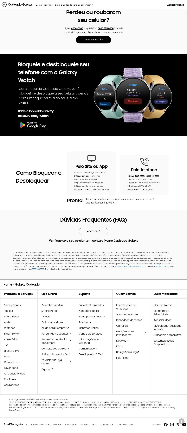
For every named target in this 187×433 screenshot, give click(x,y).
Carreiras (122, 326)
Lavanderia (11, 368)
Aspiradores (11, 385)
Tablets (8, 311)
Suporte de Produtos (91, 305)
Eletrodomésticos (52, 322)
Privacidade (70, 424)
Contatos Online (89, 328)
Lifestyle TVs (11, 351)
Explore (46, 369)
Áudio (7, 322)
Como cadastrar (44, 5)
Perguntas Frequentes (55, 334)
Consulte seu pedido (53, 349)
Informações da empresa (126, 307)
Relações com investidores (125, 333)
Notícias (121, 341)
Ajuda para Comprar (53, 328)
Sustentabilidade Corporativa (164, 343)
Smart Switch (12, 334)
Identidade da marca (129, 320)
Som (6, 356)
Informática (11, 317)
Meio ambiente (163, 305)
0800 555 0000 (106, 28)
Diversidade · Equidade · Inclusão (168, 328)
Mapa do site (107, 424)
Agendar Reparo (89, 311)
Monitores (10, 379)
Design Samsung (126, 352)
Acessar (92, 231)
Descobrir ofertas (52, 305)
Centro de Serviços (90, 334)
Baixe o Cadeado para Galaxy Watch (73, 5)
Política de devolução (54, 354)
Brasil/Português (13, 424)
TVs (6, 345)
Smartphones (12, 305)
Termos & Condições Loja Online (45, 424)
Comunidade (87, 349)
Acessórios (11, 339)
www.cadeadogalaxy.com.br (129, 266)
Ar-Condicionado (14, 374)
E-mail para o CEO (90, 354)
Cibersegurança (125, 424)
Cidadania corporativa (167, 335)
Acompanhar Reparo (92, 317)
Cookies (84, 424)
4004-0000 (77, 28)
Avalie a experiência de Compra (53, 341)
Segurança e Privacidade (161, 313)
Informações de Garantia (89, 341)
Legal (94, 424)
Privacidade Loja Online (51, 362)
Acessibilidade (163, 320)
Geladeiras (11, 362)
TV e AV (45, 317)
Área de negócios (127, 314)
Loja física (122, 358)
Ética (119, 346)
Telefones (85, 322)
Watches (9, 328)
